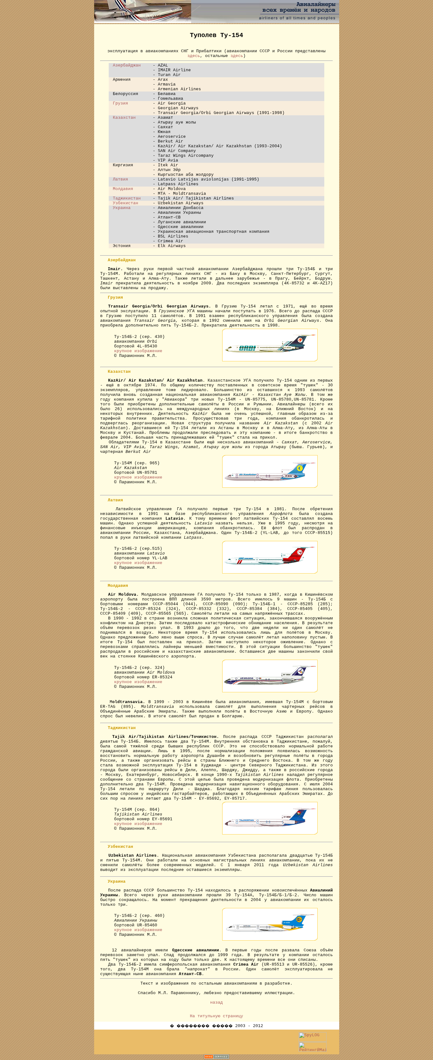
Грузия (120, 103)
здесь (193, 56)
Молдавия (123, 189)
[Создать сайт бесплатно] (216, 1057)
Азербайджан (127, 65)
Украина (122, 208)
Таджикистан (127, 198)
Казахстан (124, 117)
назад (216, 1002)
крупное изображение (138, 351)
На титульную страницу (216, 1016)
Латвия (120, 179)
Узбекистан (125, 203)
